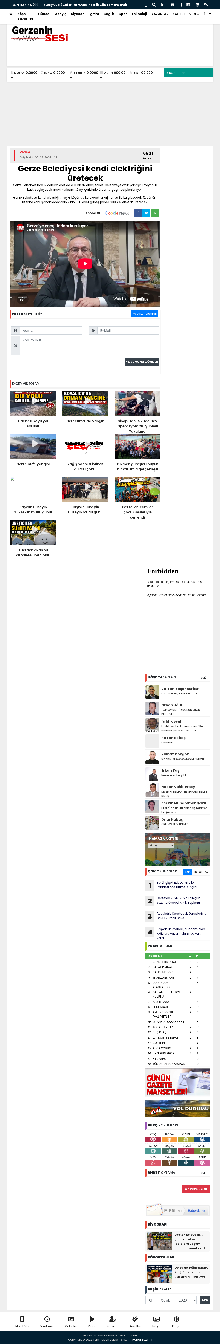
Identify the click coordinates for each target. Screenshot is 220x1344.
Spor (123, 14)
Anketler (135, 1326)
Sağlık (109, 14)
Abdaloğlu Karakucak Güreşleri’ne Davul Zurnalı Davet (177, 916)
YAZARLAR (159, 14)
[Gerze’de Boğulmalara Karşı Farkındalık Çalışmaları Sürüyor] (159, 1273)
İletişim (156, 1326)
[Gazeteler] (188, 4)
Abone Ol (92, 213)
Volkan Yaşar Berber (180, 688)
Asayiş (60, 14)
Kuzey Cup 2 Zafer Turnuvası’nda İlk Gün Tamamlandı (85, 5)
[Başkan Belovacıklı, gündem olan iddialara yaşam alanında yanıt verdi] (159, 1240)
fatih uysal (171, 721)
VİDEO (194, 14)
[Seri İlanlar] (180, 4)
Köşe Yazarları (25, 16)
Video (92, 1326)
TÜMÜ (202, 677)
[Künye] (197, 4)
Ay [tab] (206, 872)
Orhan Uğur (171, 705)
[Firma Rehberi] (172, 4)
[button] (207, 14)
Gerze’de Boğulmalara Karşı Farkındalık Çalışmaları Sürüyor (191, 1272)
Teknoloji (139, 14)
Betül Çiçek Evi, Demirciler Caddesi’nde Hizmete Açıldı (173, 885)
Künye (176, 1326)
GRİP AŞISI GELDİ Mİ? (174, 824)
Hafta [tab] (198, 872)
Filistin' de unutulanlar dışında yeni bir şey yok (184, 810)
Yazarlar (113, 1326)
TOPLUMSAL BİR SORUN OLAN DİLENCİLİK (180, 712)
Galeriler (71, 1326)
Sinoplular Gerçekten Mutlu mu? (183, 759)
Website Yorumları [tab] (144, 313)
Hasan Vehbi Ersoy (178, 786)
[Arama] (154, 4)
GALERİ (179, 14)
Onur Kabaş (172, 819)
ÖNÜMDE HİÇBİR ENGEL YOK (179, 693)
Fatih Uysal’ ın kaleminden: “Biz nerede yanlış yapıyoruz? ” (182, 728)
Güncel (44, 14)
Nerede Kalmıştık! (173, 775)
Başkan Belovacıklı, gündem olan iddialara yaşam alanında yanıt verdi (176, 933)
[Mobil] (145, 4)
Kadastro (167, 742)
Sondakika (47, 1326)
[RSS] (206, 4)
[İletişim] (163, 4)
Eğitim (94, 14)
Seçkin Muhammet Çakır (183, 803)
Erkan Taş (170, 770)
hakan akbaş (173, 737)
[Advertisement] (110, 114)
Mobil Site (22, 1326)
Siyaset (77, 14)
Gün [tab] (188, 872)
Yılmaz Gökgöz (175, 754)
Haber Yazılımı (142, 1340)
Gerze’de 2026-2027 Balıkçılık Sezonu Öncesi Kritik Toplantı (174, 901)
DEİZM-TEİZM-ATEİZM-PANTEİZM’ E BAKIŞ (184, 794)
